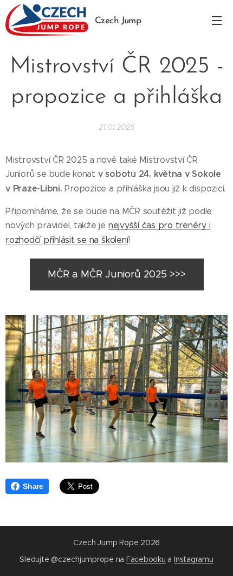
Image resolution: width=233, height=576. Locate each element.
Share (33, 486)
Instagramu (193, 559)
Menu (217, 20)
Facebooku (146, 559)
